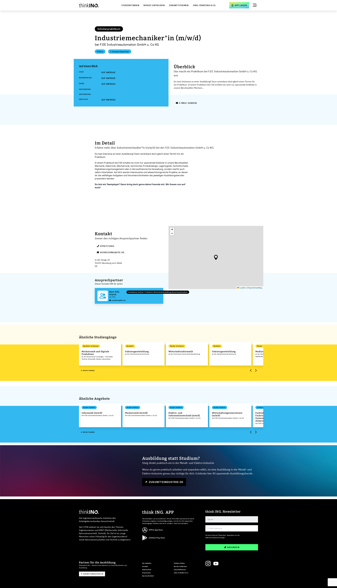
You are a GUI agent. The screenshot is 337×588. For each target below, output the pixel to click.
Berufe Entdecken (154, 5)
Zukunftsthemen (179, 5)
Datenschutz (146, 570)
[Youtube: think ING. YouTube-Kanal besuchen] (216, 563)
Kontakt (145, 566)
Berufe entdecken (180, 566)
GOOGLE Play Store (157, 538)
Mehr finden (89, 370)
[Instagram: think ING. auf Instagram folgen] (208, 563)
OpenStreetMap (255, 287)
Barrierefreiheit (148, 576)
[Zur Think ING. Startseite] (94, 5)
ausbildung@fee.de (112, 252)
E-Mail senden (188, 103)
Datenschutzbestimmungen (215, 538)
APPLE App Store (156, 530)
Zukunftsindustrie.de (166, 482)
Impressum (146, 573)
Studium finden (179, 563)
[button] (216, 257)
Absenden (233, 547)
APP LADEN (241, 5)
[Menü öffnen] (255, 5)
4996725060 (107, 246)
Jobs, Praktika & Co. (204, 5)
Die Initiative (146, 563)
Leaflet (242, 287)
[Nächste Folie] (255, 370)
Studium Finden (130, 5)
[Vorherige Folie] (251, 370)
